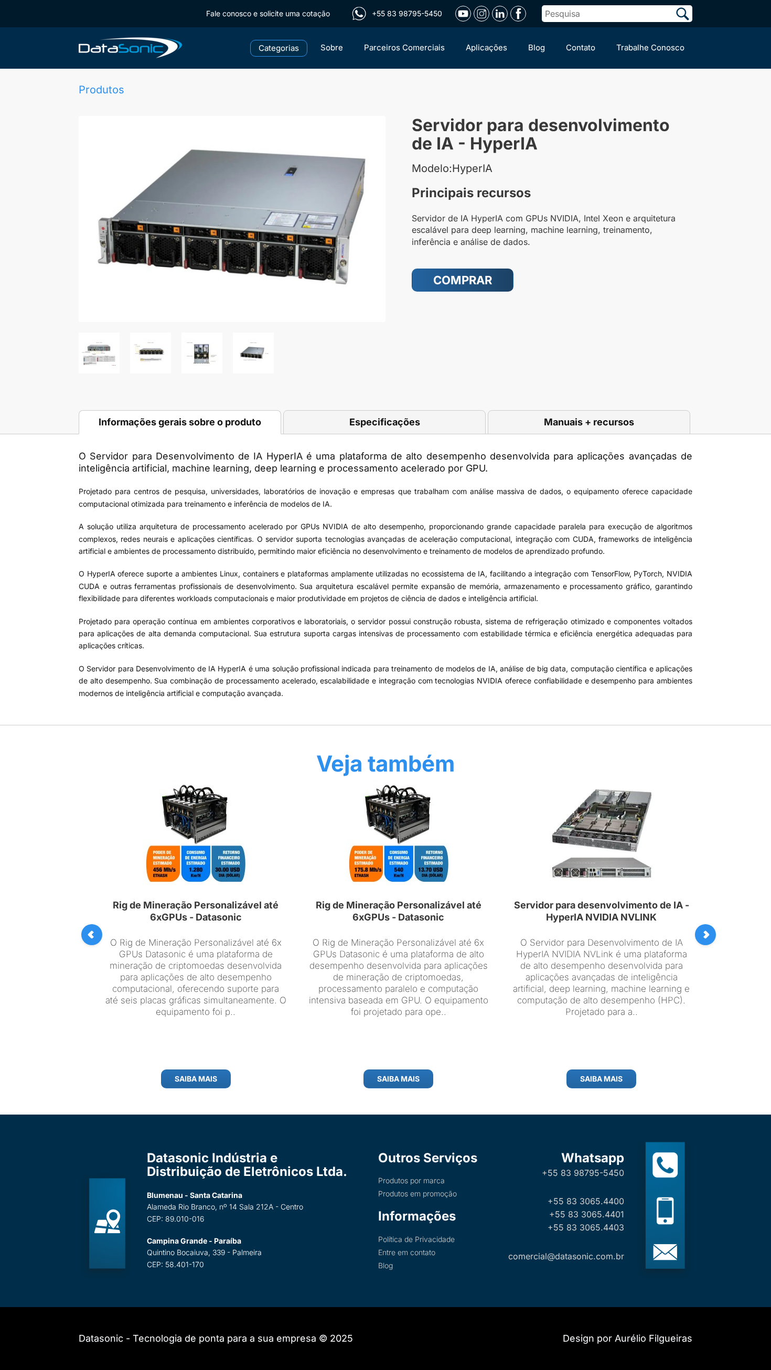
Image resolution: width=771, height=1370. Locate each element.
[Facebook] (518, 14)
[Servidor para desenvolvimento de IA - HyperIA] (232, 219)
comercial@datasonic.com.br (566, 1256)
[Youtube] (463, 14)
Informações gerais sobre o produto (180, 421)
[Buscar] (682, 13)
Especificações (384, 421)
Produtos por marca (411, 1180)
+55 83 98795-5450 (583, 1173)
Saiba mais (196, 1078)
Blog (536, 47)
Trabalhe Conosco (650, 47)
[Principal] (132, 46)
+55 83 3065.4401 (586, 1214)
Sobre (331, 47)
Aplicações (486, 47)
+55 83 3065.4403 (586, 1227)
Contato (580, 47)
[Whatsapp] (359, 14)
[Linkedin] (500, 14)
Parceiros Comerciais (404, 47)
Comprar (462, 280)
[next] (705, 934)
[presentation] (705, 934)
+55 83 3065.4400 (586, 1201)
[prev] (91, 934)
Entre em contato (406, 1252)
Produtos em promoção (417, 1193)
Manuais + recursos (589, 421)
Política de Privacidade (416, 1239)
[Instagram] (481, 14)
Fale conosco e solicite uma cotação (268, 13)
